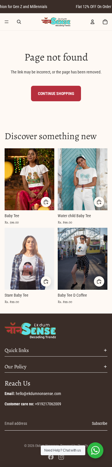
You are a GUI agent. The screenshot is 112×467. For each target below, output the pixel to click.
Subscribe (99, 423)
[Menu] (6, 21)
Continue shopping (56, 93)
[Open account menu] (92, 21)
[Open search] (19, 21)
